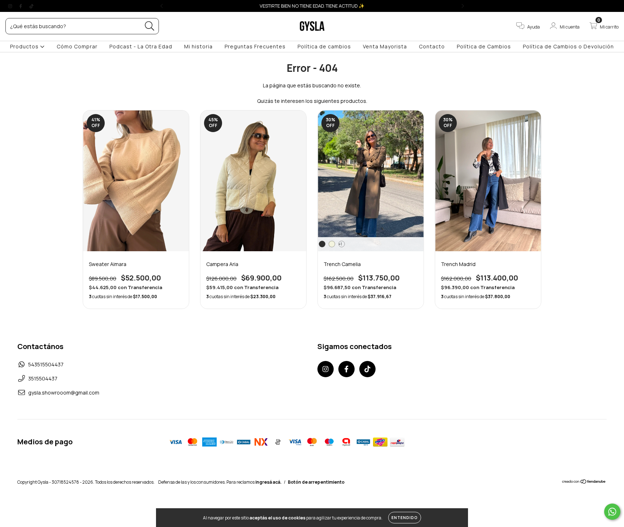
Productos (25, 46)
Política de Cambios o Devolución (568, 46)
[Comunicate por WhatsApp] (612, 512)
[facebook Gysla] (21, 6)
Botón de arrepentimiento (316, 482)
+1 (340, 244)
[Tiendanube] (584, 482)
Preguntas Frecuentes (255, 46)
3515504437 (42, 378)
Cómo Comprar (77, 46)
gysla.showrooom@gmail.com (63, 392)
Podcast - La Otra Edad (140, 46)
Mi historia (198, 46)
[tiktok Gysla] (31, 6)
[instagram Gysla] (10, 6)
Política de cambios (324, 46)
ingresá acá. (268, 482)
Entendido (404, 517)
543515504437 (46, 364)
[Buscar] (149, 26)
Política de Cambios (484, 46)
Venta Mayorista (385, 46)
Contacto (432, 46)
